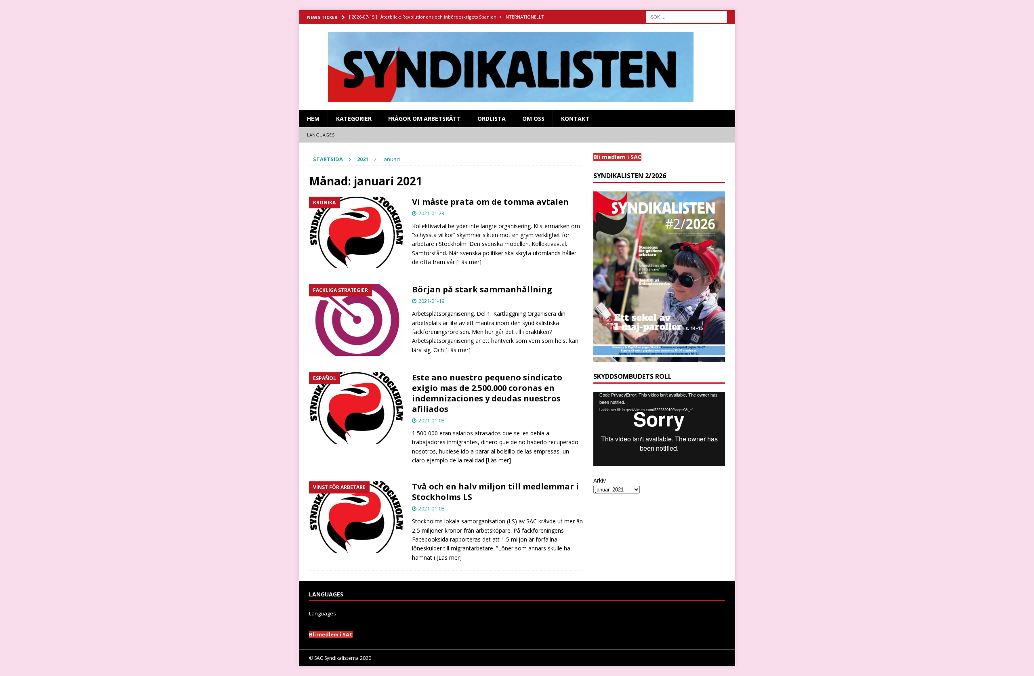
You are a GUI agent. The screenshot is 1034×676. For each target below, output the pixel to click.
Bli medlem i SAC (331, 634)
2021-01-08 (431, 420)
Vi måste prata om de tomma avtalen (490, 201)
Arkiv (599, 480)
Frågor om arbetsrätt (424, 118)
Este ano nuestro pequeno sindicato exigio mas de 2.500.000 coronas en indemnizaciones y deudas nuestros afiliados (487, 393)
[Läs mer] (468, 262)
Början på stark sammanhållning (482, 289)
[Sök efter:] (686, 16)
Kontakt (575, 118)
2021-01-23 (431, 213)
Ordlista (491, 118)
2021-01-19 (431, 300)
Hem (313, 118)
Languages (320, 135)
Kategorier (354, 118)
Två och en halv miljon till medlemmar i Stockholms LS (495, 491)
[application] (659, 429)
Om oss (533, 118)
